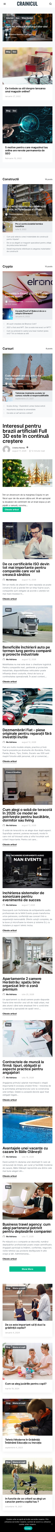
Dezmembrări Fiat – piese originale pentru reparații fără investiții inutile (27, 733)
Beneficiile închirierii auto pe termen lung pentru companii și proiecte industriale (27, 650)
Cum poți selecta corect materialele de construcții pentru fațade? (27, 238)
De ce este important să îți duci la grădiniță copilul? (25, 1326)
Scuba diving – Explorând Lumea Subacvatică (26, 406)
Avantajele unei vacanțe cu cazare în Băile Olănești (25, 1150)
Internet (10, 18)
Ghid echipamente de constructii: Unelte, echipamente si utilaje (25, 208)
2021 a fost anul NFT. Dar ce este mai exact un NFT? (29, 327)
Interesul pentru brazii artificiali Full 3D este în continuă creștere (26, 433)
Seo (17, 18)
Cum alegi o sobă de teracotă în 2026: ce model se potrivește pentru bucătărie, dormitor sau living (27, 814)
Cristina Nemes (16, 34)
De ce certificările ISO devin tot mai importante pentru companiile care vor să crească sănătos (26, 569)
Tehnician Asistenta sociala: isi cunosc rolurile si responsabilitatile (32, 394)
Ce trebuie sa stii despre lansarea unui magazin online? (25, 90)
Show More (27, 1269)
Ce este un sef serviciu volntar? (20, 413)
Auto (8, 610)
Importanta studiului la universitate (21, 409)
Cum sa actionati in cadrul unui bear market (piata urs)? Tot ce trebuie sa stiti (27, 332)
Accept (28, 1528)
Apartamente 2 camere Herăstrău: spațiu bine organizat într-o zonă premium (22, 983)
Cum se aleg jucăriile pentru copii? (25, 1383)
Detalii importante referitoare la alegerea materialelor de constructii (29, 250)
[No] (52, 1524)
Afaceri (9, 526)
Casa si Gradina (13, 772)
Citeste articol (12, 509)
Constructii (11, 179)
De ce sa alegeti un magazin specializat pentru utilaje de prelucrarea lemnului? (29, 244)
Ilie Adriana (11, 579)
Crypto (8, 266)
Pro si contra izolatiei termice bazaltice (29, 225)
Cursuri (8, 348)
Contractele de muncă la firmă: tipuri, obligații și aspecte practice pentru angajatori (23, 1067)
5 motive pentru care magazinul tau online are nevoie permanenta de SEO (26, 150)
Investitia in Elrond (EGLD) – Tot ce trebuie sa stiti (26, 295)
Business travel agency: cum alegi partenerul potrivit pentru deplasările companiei (27, 1228)
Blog (8, 52)
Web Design (27, 18)
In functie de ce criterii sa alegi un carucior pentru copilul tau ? (25, 1500)
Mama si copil (19, 1288)
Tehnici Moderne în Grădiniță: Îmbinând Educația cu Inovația (23, 1441)
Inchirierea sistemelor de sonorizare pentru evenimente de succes (23, 896)
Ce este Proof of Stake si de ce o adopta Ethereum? (30, 312)
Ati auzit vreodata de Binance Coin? (21, 324)
